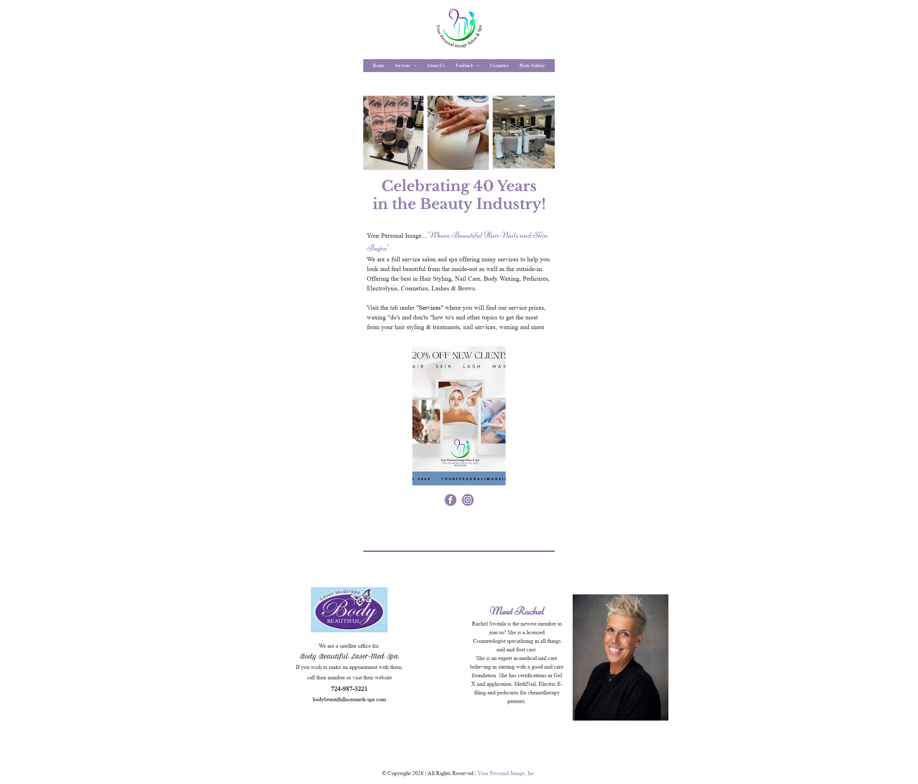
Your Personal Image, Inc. (506, 773)
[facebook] (450, 501)
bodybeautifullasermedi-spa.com (349, 699)
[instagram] (468, 501)
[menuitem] (378, 65)
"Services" (429, 307)
